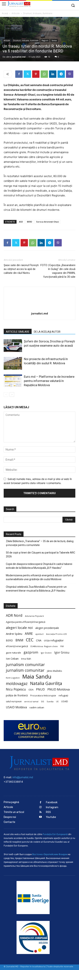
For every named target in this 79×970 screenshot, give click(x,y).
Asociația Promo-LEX (56, 634)
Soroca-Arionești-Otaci (47, 221)
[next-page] (12, 394)
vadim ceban (36, 707)
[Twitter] (27, 74)
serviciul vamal (31, 701)
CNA (38, 640)
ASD (21, 221)
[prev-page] (6, 394)
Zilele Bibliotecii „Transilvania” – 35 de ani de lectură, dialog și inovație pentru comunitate (39, 543)
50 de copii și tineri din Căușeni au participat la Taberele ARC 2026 (40, 554)
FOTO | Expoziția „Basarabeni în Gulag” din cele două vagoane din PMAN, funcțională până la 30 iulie (57, 271)
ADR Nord (14, 615)
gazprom (31, 652)
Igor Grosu (61, 652)
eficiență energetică (17, 646)
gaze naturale (13, 652)
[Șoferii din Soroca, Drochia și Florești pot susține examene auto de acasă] (13, 345)
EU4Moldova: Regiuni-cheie (44, 646)
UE (57, 701)
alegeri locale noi (19, 628)
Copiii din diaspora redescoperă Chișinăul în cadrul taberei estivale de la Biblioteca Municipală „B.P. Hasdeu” (39, 566)
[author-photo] (39, 308)
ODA (30, 689)
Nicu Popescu (16, 689)
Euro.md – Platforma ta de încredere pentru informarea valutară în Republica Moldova (49, 381)
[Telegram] (61, 74)
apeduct (39, 634)
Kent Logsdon (13, 677)
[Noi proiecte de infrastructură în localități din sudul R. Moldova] (13, 363)
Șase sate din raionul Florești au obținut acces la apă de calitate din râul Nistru (21, 269)
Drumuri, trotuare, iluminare (37, 13)
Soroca (54, 40)
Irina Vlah (26, 658)
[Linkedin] (52, 74)
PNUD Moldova (58, 689)
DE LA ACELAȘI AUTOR (47, 331)
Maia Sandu (36, 677)
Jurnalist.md (19, 56)
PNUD (40, 689)
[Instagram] (40, 807)
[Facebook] (19, 74)
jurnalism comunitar (25, 664)
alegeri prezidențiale (47, 628)
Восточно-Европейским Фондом (49, 854)
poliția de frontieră (17, 695)
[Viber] (69, 74)
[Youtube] (40, 817)
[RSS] (40, 812)
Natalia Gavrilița (46, 683)
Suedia (50, 701)
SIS (42, 701)
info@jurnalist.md (22, 777)
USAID (64, 701)
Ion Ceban (12, 658)
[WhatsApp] (44, 74)
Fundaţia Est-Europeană (55, 834)
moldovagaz (17, 684)
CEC (29, 640)
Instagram (52, 807)
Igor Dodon (46, 653)
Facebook (52, 802)
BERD (29, 221)
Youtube (51, 817)
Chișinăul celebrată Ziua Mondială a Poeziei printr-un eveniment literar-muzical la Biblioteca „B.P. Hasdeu (36, 588)
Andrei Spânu (14, 634)
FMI (62, 646)
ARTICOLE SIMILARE (17, 331)
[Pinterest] (36, 74)
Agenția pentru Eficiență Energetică (25, 622)
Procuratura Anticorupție (43, 695)
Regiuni (45, 40)
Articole (16, 13)
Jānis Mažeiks (54, 670)
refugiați (63, 695)
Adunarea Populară (34, 616)
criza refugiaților (54, 640)
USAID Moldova (16, 707)
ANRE (29, 634)
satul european (14, 701)
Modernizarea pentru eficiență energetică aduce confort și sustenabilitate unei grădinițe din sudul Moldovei (39, 577)
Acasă (5, 13)
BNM (19, 640)
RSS (48, 812)
